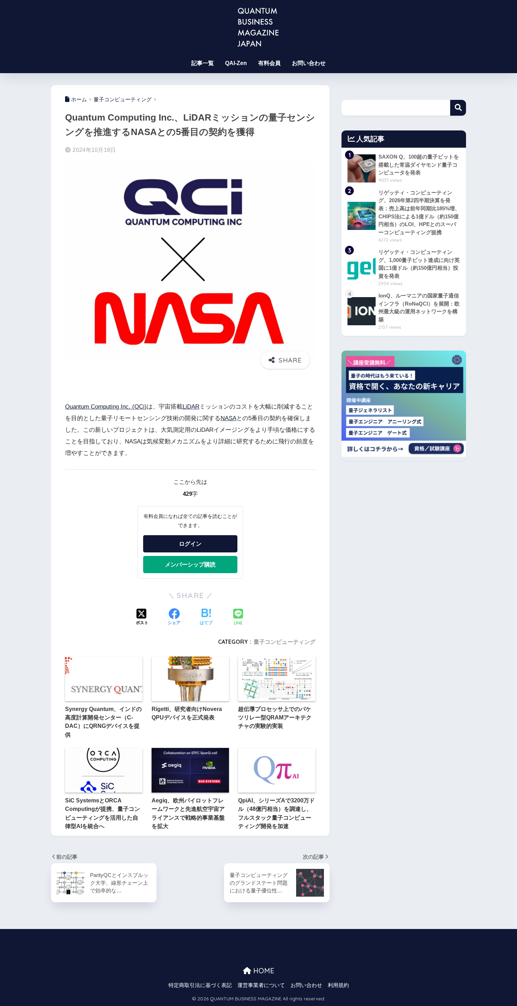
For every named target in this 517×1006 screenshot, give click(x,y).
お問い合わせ (309, 63)
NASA (228, 418)
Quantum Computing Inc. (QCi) (106, 406)
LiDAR (191, 406)
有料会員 (269, 63)
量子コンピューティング (284, 641)
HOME (262, 970)
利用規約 (338, 985)
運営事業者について (261, 985)
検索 (458, 108)
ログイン (190, 543)
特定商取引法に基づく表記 (200, 985)
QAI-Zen (236, 63)
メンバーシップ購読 (190, 564)
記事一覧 (202, 63)
